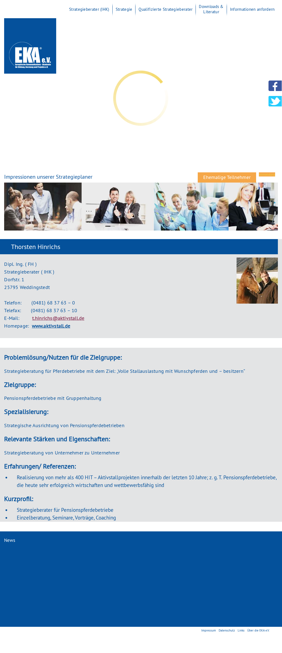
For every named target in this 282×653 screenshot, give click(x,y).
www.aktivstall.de (51, 326)
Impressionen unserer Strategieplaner (48, 176)
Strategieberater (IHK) (89, 9)
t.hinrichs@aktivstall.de (58, 318)
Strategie (124, 9)
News (9, 540)
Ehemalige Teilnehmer (227, 177)
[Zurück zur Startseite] (30, 72)
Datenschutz (227, 630)
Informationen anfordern (252, 9)
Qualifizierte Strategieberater (165, 9)
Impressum (208, 630)
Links (241, 630)
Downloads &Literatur (211, 9)
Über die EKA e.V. (258, 630)
